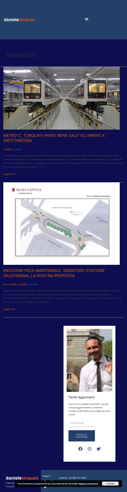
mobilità (7, 149)
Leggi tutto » (10, 173)
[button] (86, 19)
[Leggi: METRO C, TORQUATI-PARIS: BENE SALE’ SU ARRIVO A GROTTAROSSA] (61, 98)
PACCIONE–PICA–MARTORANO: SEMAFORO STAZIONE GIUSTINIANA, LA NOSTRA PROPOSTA (54, 273)
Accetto (110, 483)
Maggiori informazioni (88, 483)
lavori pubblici (10, 284)
